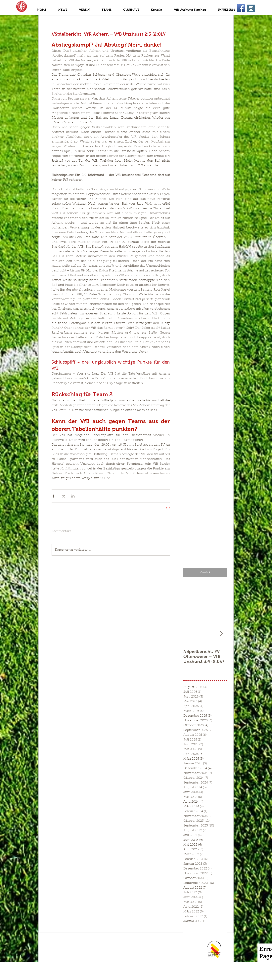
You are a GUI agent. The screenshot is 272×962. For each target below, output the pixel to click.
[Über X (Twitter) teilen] (63, 496)
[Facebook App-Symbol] (241, 8)
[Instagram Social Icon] (251, 8)
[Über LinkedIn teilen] (73, 496)
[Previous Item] (190, 633)
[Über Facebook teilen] (53, 496)
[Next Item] (221, 633)
